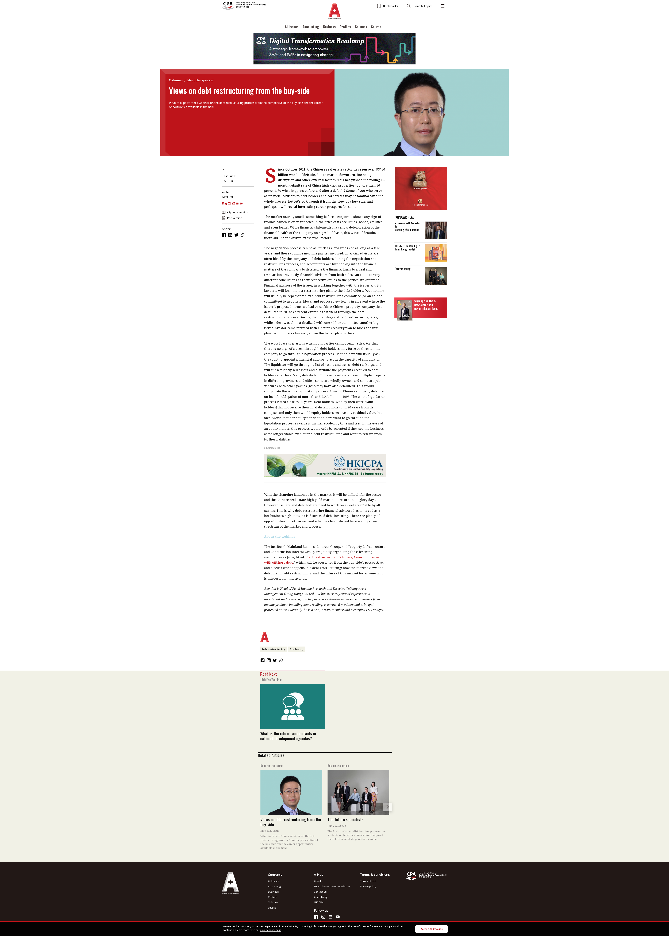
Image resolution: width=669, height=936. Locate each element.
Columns (361, 26)
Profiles (345, 26)
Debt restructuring (273, 649)
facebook (224, 235)
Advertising (321, 897)
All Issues (291, 26)
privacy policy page (270, 930)
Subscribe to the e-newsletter (332, 886)
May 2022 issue (232, 203)
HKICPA (319, 902)
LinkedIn (230, 235)
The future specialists (345, 819)
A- (232, 181)
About (317, 881)
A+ (226, 181)
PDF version (234, 218)
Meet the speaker (200, 80)
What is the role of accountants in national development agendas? (288, 735)
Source (376, 26)
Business (329, 26)
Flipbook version (237, 212)
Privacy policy (368, 886)
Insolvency (296, 649)
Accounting (310, 26)
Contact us (320, 891)
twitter (236, 235)
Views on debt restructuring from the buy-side (290, 821)
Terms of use (368, 881)
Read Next (268, 674)
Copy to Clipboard (242, 235)
